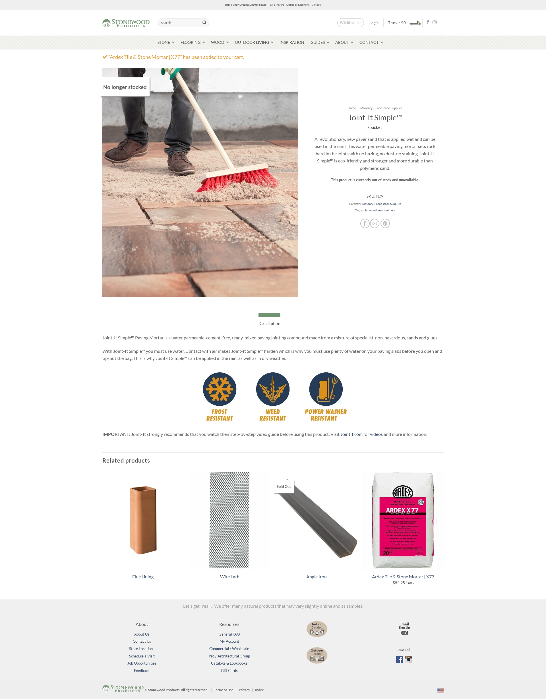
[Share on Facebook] (365, 223)
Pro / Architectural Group (229, 656)
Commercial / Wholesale (229, 648)
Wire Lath (229, 576)
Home (352, 108)
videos (376, 434)
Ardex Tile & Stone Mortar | (403, 576)
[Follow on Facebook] (428, 22)
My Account (229, 641)
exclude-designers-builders (378, 210)
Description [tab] (269, 323)
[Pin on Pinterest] (385, 223)
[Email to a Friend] (374, 223)
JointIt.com (351, 434)
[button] (403, 22)
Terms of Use (223, 690)
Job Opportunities (141, 663)
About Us (141, 634)
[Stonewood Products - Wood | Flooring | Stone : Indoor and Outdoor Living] (126, 22)
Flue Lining (143, 576)
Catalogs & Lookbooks (229, 663)
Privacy (244, 690)
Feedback (142, 670)
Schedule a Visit (142, 656)
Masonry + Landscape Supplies (381, 108)
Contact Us (142, 641)
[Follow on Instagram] (435, 22)
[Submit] (204, 22)
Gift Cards (229, 670)
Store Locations (141, 648)
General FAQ (229, 634)
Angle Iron (316, 576)
